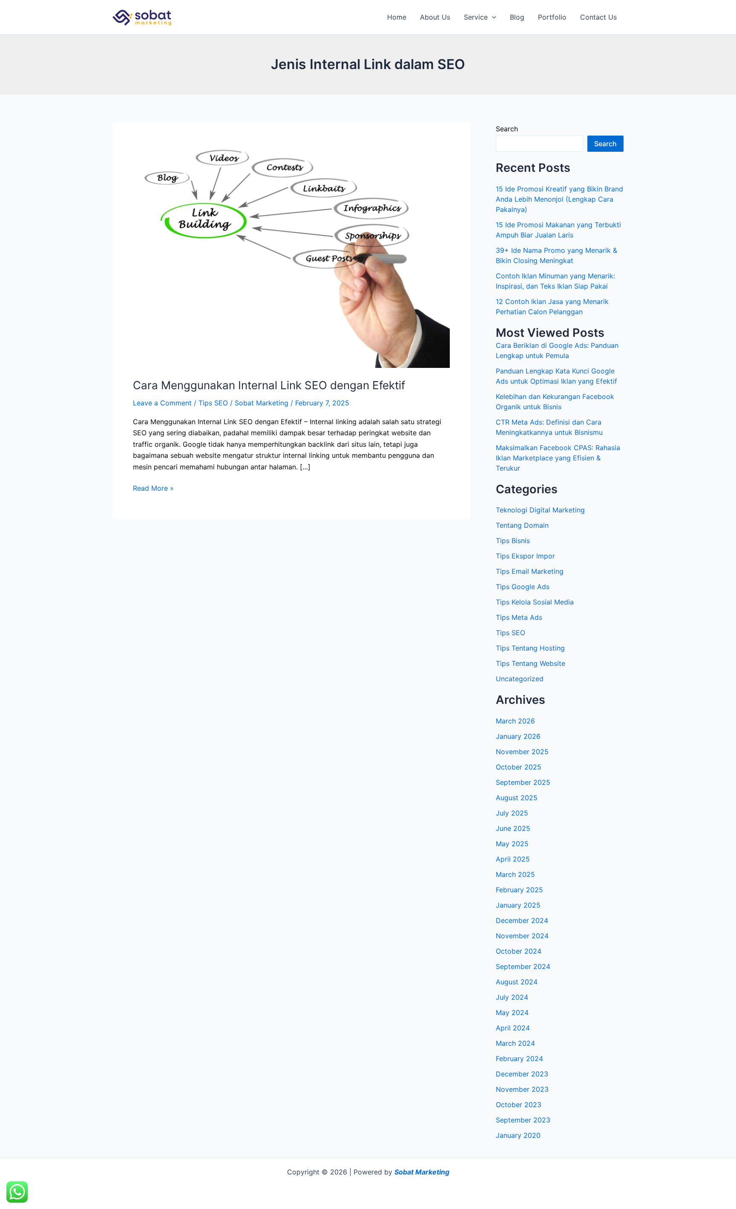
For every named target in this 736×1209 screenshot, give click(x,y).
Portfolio (552, 17)
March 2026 (515, 721)
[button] (492, 17)
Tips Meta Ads (519, 617)
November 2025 (522, 751)
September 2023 (523, 1120)
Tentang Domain (522, 525)
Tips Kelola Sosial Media (535, 602)
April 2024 (513, 1028)
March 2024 (515, 1043)
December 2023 (522, 1074)
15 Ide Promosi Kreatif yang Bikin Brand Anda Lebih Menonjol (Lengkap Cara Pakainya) (559, 199)
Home (396, 17)
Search (507, 128)
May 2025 (512, 843)
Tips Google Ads (522, 586)
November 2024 (522, 935)
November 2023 (522, 1089)
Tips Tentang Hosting (530, 648)
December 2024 (522, 920)
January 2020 (518, 1135)
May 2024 (512, 1012)
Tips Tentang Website (530, 663)
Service (476, 17)
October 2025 (518, 767)
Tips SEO (213, 403)
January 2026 (518, 736)
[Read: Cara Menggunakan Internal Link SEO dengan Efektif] (291, 254)
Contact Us (598, 17)
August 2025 (517, 797)
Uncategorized (519, 678)
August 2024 (517, 982)
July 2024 (512, 997)
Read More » (153, 487)
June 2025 (513, 828)
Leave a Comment (162, 403)
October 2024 (518, 951)
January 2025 (518, 905)
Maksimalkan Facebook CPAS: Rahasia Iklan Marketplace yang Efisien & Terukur (558, 457)
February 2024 (519, 1058)
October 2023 (518, 1104)
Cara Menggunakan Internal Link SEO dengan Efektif (269, 385)
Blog (517, 17)
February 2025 (519, 889)
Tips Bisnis (513, 540)
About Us (435, 17)
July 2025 (512, 813)
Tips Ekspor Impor (525, 556)
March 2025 (515, 874)
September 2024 (523, 966)
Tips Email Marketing (530, 571)
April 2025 (513, 859)
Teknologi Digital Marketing (540, 510)
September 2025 (523, 782)
